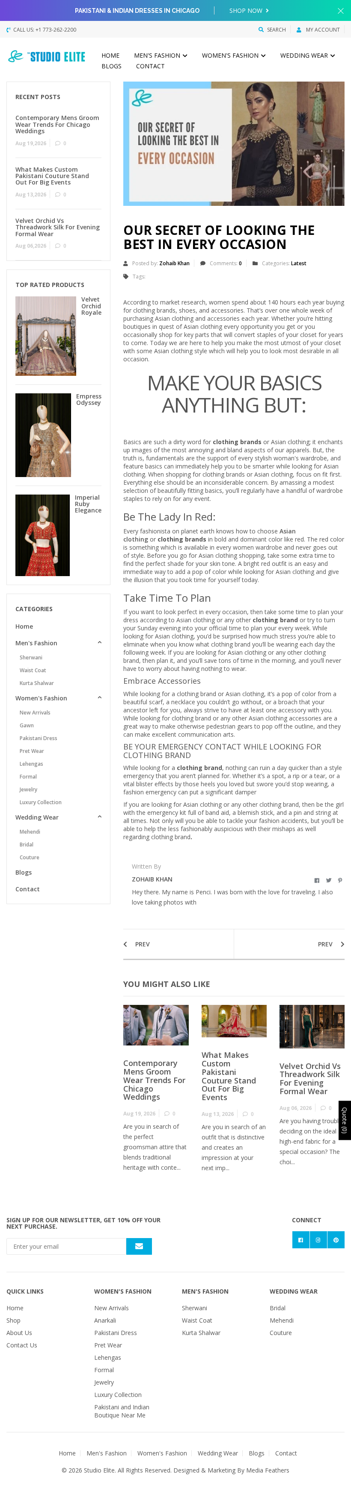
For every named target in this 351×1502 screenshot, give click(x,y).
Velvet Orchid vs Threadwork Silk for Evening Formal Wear (310, 1078)
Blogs (111, 66)
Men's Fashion (158, 55)
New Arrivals (35, 712)
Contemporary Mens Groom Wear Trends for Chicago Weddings (154, 1080)
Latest (298, 263)
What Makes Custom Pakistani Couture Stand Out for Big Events (229, 1076)
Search (276, 29)
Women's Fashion (231, 55)
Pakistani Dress (38, 738)
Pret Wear (32, 751)
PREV (142, 944)
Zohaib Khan (174, 263)
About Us (19, 1333)
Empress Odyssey (88, 399)
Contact (150, 66)
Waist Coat (33, 670)
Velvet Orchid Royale (91, 305)
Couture (29, 857)
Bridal (26, 844)
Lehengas (31, 763)
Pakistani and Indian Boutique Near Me (121, 1411)
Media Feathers (267, 1470)
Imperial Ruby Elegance (88, 504)
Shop (13, 1320)
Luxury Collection (41, 802)
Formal (28, 776)
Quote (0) (345, 1120)
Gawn (27, 725)
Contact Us (21, 1345)
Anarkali (105, 1320)
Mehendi (30, 831)
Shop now (246, 10)
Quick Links (25, 1291)
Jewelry (28, 789)
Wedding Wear (305, 55)
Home (110, 55)
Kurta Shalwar (37, 683)
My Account (322, 29)
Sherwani (31, 657)
